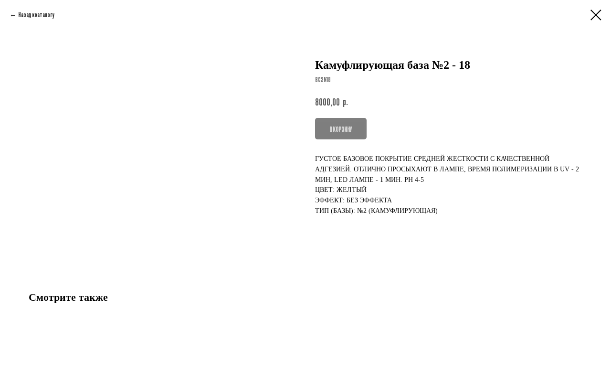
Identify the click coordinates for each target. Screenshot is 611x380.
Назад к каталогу (36, 14)
